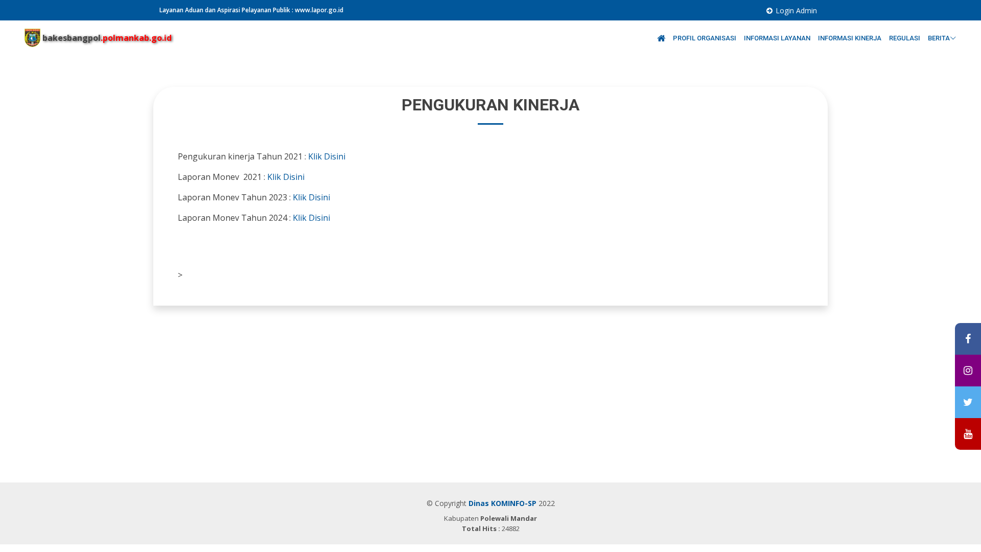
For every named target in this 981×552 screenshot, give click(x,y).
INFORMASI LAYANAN (778, 38)
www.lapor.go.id (319, 10)
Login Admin (796, 10)
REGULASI (905, 38)
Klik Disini (326, 156)
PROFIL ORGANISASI (705, 38)
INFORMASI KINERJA (850, 38)
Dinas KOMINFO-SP (502, 503)
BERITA (939, 38)
